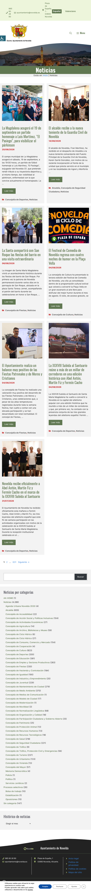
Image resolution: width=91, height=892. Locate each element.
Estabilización (12, 795)
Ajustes (74, 886)
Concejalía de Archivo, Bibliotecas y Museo (26, 630)
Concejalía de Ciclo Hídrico (19, 634)
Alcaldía (56, 188)
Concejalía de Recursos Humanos (22, 731)
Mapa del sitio (75, 872)
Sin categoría (10, 803)
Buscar (80, 577)
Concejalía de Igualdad (17, 674)
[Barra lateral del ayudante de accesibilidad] (3, 38)
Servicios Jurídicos (15, 783)
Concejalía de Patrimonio (18, 723)
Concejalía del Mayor (16, 767)
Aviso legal (73, 858)
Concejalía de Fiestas (16, 310)
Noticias (33, 199)
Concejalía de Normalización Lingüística (25, 711)
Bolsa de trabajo (13, 791)
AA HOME (8, 598)
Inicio (45, 75)
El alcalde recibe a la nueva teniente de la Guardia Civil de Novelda (68, 132)
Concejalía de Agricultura (18, 626)
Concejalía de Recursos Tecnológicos (24, 735)
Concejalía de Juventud (17, 682)
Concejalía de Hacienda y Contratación (24, 670)
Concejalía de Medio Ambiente (20, 690)
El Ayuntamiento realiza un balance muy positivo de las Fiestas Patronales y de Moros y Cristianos (22, 372)
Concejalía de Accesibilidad (19, 614)
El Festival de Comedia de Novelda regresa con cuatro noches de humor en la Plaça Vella (67, 257)
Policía (9, 775)
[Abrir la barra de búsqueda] (70, 32)
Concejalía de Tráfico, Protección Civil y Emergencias (31, 751)
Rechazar (59, 886)
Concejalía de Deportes (16, 199)
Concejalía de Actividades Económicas (24, 622)
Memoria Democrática (16, 771)
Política (9, 779)
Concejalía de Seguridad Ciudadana (23, 743)
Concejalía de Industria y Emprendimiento (26, 678)
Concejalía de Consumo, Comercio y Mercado (28, 642)
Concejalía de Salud (15, 739)
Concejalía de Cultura (62, 314)
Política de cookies (77, 869)
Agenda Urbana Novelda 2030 (20, 606)
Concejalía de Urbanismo (18, 759)
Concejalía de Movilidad (17, 707)
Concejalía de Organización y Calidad (24, 715)
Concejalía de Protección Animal (21, 727)
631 (15, 562)
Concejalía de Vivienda (17, 763)
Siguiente (23, 562)
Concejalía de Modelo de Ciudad (21, 699)
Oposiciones (11, 799)
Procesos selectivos (13, 787)
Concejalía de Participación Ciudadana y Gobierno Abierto (34, 719)
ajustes (30, 890)
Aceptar (45, 886)
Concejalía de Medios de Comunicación (25, 695)
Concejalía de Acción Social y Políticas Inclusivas (29, 618)
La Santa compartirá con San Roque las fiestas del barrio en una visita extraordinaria (21, 254)
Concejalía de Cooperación (19, 646)
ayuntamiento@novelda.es (28, 12)
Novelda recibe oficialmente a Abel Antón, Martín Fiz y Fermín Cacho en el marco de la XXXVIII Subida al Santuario (21, 490)
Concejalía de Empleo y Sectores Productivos (28, 662)
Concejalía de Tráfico (16, 747)
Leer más (8, 191)
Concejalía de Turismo (16, 755)
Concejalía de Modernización (20, 703)
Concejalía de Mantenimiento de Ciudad (25, 686)
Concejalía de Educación (17, 658)
